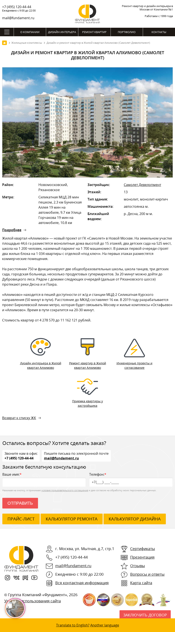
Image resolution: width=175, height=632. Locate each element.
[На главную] (4, 43)
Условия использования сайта (32, 600)
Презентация (142, 557)
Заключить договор (145, 614)
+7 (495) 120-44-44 (16, 6)
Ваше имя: (12, 474)
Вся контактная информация (82, 582)
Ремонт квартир (94, 32)
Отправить (20, 503)
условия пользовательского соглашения (64, 490)
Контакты (159, 32)
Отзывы (137, 565)
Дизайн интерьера (62, 32)
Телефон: (97, 474)
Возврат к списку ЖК (19, 418)
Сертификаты (142, 548)
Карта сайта (141, 582)
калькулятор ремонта (72, 519)
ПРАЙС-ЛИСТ (21, 519)
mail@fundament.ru (18, 18)
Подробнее (11, 230)
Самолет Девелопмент (142, 184)
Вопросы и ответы (147, 574)
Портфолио (127, 32)
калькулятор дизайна (135, 519)
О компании (29, 32)
